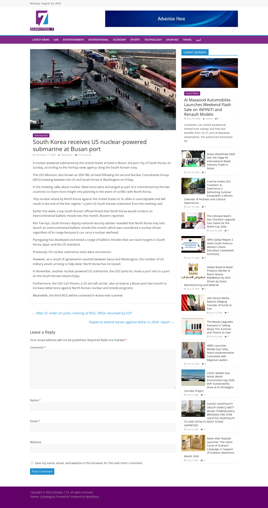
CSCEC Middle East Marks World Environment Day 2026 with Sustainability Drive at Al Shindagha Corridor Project (209, 382)
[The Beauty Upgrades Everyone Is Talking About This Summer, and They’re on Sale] (193, 320)
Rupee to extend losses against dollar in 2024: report (131, 322)
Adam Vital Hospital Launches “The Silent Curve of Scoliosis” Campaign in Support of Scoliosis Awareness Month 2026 (209, 447)
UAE (56, 39)
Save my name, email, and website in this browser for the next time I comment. (89, 463)
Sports (135, 39)
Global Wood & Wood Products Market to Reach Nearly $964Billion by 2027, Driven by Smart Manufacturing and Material (208, 276)
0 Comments (84, 154)
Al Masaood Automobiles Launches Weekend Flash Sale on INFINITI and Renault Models (207, 107)
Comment (38, 347)
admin (209, 118)
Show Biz (172, 39)
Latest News (40, 39)
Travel (187, 39)
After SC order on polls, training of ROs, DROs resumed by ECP (82, 313)
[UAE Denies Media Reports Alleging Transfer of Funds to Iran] (193, 296)
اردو (199, 39)
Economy (119, 39)
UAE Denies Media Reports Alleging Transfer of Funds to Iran (219, 303)
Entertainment (73, 39)
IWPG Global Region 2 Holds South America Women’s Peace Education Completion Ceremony (220, 247)
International (98, 39)
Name (35, 400)
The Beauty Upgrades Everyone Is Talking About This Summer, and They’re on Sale (220, 327)
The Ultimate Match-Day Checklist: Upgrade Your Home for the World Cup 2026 (221, 221)
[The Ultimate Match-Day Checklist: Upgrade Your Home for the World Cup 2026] (193, 214)
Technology (153, 39)
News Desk (67, 154)
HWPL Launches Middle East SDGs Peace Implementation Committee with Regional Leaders (220, 352)
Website (35, 442)
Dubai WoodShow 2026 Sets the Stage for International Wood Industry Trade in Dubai (221, 161)
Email (35, 421)
